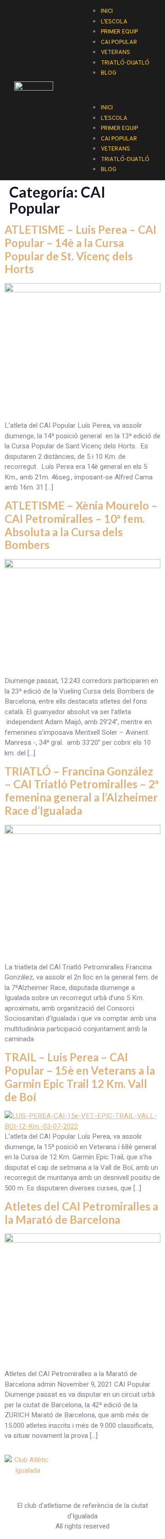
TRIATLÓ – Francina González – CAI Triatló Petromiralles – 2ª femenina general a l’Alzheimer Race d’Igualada (82, 790)
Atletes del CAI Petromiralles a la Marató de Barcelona (81, 1213)
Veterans (115, 149)
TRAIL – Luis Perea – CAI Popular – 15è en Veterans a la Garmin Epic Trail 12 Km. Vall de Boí (80, 1076)
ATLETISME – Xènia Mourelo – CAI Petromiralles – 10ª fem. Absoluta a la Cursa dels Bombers (81, 525)
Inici (107, 108)
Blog (108, 73)
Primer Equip (119, 128)
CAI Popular (119, 139)
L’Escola (114, 118)
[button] (119, 83)
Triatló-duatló (125, 63)
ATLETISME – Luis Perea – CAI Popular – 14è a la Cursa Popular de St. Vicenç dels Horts (80, 249)
